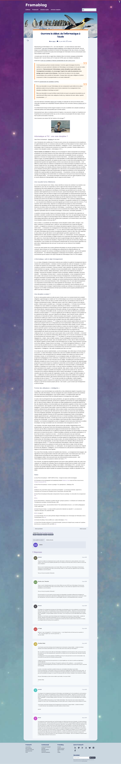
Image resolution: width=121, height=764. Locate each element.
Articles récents (49, 540)
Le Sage (40, 628)
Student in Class (66, 480)
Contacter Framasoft (30, 749)
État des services (29, 750)
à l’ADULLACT (81, 103)
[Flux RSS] (75, 748)
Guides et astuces (60, 748)
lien (36, 487)
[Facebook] (75, 751)
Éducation (42, 532)
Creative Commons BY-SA (40, 482)
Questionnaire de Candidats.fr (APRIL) (49, 81)
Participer (43, 748)
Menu (28, 9)
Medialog (50, 139)
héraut (69, 48)
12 (79, 422)
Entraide (59, 746)
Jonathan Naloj (41, 643)
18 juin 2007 (84, 717)
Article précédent (39, 528)
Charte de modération (45, 752)
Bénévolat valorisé (45, 749)
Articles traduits (55, 9)
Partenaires (43, 750)
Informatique (50, 534)
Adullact (34, 534)
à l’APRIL (36, 105)
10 (57, 336)
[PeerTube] (82, 748)
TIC (72, 50)
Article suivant (83, 528)
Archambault (40, 534)
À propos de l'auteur (38, 540)
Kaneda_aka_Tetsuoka (43, 581)
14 (65, 458)
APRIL (60, 101)
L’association (28, 746)
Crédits (58, 752)
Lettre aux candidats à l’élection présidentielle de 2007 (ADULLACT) (58, 60)
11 (50, 377)
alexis (53, 41)
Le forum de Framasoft (45, 746)
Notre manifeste (29, 748)
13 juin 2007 (84, 557)
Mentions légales (60, 749)
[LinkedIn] (93, 748)
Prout (27, 752)
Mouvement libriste (49, 532)
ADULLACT (54, 101)
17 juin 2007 (84, 689)
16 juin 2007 (84, 643)
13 (48, 442)
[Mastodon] (78, 748)
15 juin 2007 (84, 628)
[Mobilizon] (86, 748)
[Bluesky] (89, 748)
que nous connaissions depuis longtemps (52, 48)
